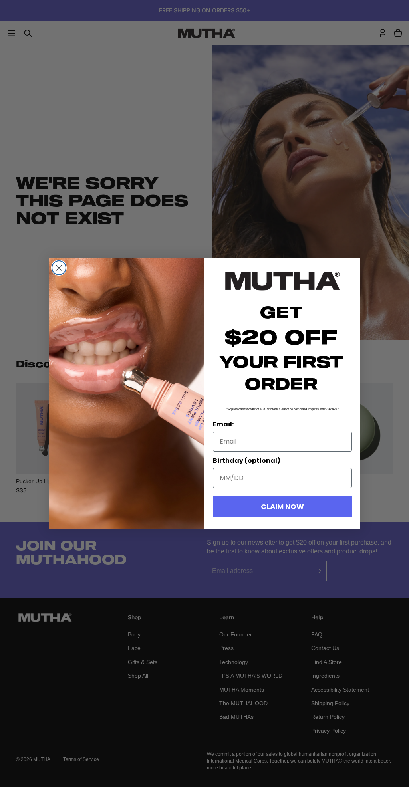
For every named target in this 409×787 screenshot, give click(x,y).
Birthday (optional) (246, 460)
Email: (223, 424)
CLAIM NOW (282, 506)
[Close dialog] (59, 268)
